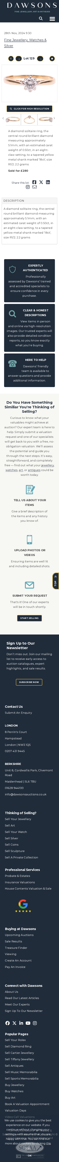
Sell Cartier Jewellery (19, 1052)
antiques (34, 470)
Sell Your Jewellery (18, 819)
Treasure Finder (16, 947)
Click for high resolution (31, 109)
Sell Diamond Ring (18, 1046)
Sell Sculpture (15, 851)
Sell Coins (12, 844)
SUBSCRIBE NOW (29, 682)
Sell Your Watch (16, 832)
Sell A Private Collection (21, 857)
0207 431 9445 (15, 751)
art (21, 470)
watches (12, 470)
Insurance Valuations (20, 882)
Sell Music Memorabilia (21, 1072)
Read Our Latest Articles (22, 998)
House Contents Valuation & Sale (28, 888)
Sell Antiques (14, 1065)
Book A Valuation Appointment (27, 1104)
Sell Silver (11, 838)
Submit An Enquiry (18, 712)
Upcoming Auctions (19, 935)
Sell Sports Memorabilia (22, 1078)
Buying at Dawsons (20, 929)
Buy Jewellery (14, 1085)
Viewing (10, 954)
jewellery (47, 465)
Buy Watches (14, 1091)
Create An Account (18, 960)
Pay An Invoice (15, 967)
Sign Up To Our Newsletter (24, 1011)
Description (13, 200)
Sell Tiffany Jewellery (19, 1059)
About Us (11, 991)
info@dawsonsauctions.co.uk (25, 794)
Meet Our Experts (17, 1004)
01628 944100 (14, 788)
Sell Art (10, 825)
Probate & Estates (17, 876)
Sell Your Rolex (15, 1040)
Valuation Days (15, 1110)
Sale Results (13, 941)
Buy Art (10, 1097)
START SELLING (29, 618)
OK (29, 1155)
